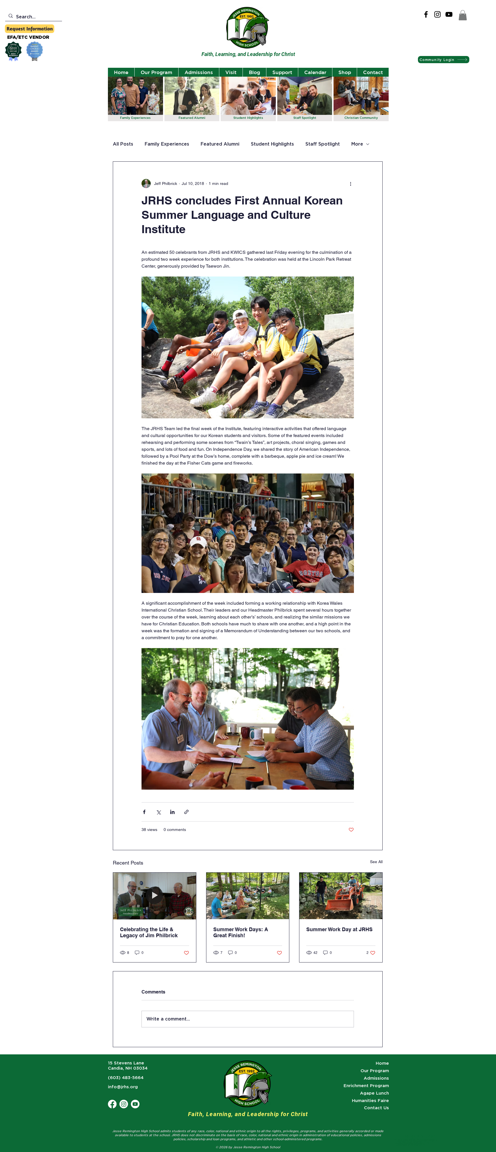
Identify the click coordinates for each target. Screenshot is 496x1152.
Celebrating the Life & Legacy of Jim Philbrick (149, 932)
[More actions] (350, 183)
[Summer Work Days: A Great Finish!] (247, 896)
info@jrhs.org (123, 1086)
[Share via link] (186, 812)
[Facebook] (426, 14)
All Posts (123, 144)
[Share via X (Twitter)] (158, 812)
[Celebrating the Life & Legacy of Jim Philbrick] (154, 896)
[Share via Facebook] (144, 812)
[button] (462, 15)
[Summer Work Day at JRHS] (340, 896)
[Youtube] (135, 1104)
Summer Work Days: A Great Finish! (240, 932)
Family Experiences (167, 144)
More (357, 144)
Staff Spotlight (322, 144)
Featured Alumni (220, 144)
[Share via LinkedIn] (172, 812)
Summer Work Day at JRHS (339, 929)
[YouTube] (449, 14)
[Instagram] (437, 14)
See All (376, 861)
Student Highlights (272, 144)
